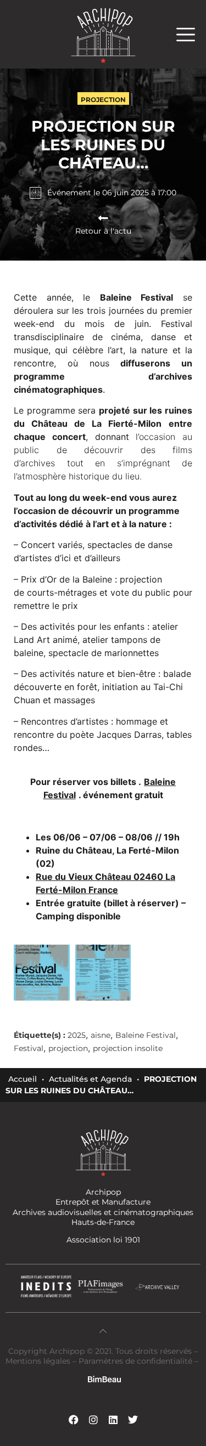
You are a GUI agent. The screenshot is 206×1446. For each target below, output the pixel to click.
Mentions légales (39, 1361)
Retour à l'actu (103, 231)
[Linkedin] (113, 1420)
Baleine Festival (145, 1035)
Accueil (22, 1079)
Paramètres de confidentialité (135, 1361)
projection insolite (128, 1048)
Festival (28, 1048)
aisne (100, 1035)
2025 (77, 1035)
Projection (103, 99)
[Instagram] (93, 1420)
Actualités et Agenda (90, 1079)
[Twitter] (133, 1420)
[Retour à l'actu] (103, 218)
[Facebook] (73, 1420)
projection (68, 1048)
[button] (191, 34)
